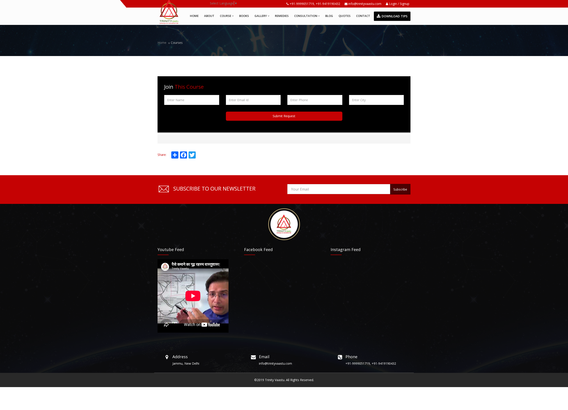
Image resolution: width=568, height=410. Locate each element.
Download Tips (394, 16)
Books (244, 16)
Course (225, 16)
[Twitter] (191, 155)
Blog (329, 16)
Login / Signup (398, 4)
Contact (363, 16)
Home (194, 16)
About (209, 16)
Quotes (345, 16)
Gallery (260, 16)
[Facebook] (183, 155)
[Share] (174, 155)
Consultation (305, 16)
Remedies (282, 16)
